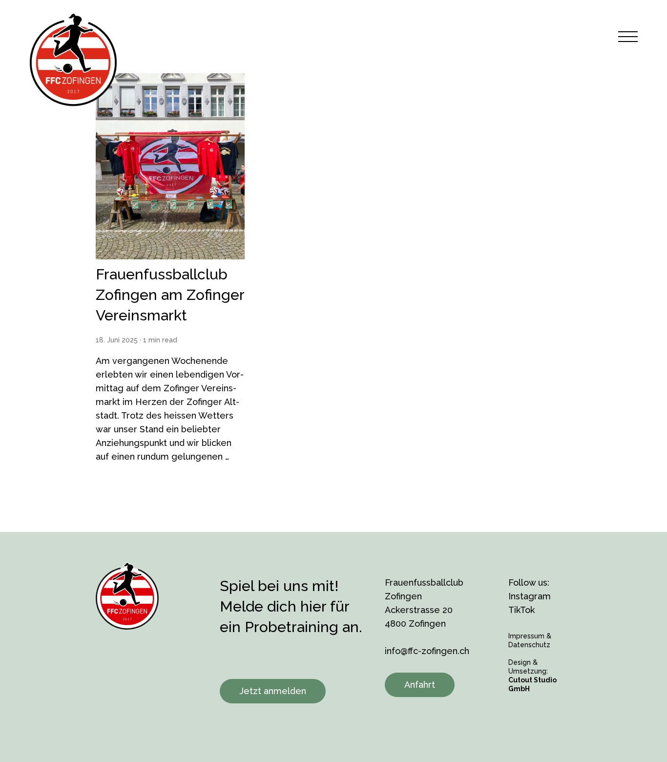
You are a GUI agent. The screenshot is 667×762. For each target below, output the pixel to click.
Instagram (529, 596)
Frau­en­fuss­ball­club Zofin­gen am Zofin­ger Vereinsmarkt (170, 295)
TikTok (521, 610)
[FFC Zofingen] (73, 59)
